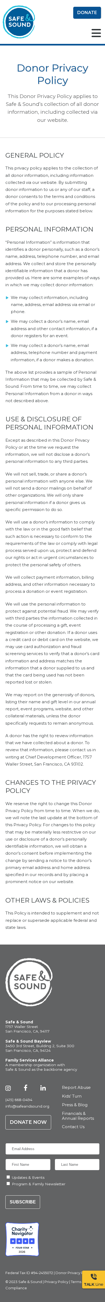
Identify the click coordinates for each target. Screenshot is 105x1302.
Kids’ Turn (72, 1096)
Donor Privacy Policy (73, 1273)
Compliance (16, 1288)
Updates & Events (28, 1177)
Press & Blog (75, 1105)
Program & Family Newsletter (38, 1184)
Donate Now (28, 1122)
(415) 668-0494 (18, 1100)
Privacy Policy (56, 1282)
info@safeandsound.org (27, 1106)
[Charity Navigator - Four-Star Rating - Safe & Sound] (22, 1239)
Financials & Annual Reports (78, 1116)
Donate (87, 12)
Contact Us (73, 1127)
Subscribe (23, 1202)
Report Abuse (76, 1087)
